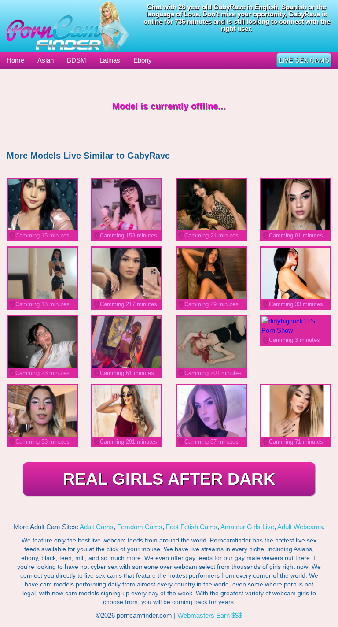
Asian (45, 60)
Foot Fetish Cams (191, 527)
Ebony (142, 60)
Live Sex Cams (304, 60)
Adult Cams (97, 527)
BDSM (76, 60)
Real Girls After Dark (169, 479)
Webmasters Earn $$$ (209, 615)
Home (15, 60)
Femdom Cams (139, 527)
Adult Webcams (300, 527)
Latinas (109, 60)
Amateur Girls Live (247, 527)
